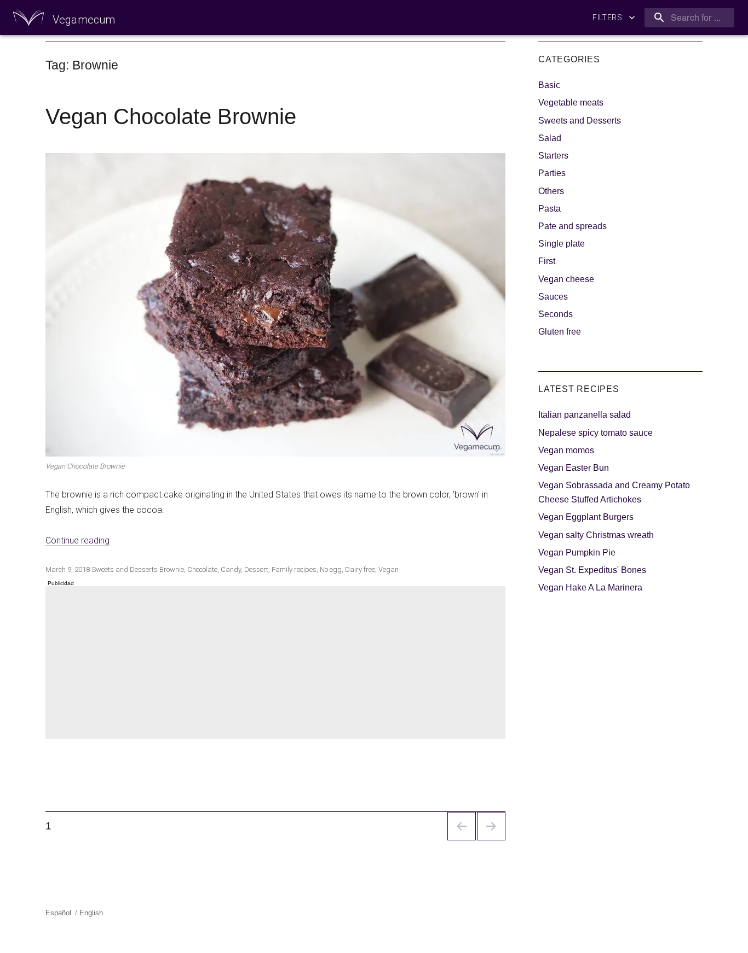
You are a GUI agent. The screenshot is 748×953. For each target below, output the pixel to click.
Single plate (561, 243)
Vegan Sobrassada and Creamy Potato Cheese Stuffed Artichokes (614, 492)
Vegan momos (566, 450)
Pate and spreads (572, 226)
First (546, 261)
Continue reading (77, 540)
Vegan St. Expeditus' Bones (592, 570)
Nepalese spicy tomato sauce (595, 432)
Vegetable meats (570, 102)
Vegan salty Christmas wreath (596, 535)
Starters (553, 155)
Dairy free (360, 569)
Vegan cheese (566, 279)
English (91, 913)
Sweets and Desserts (124, 569)
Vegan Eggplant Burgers (586, 517)
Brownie (171, 569)
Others (551, 191)
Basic (549, 85)
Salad (549, 138)
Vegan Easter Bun (573, 467)
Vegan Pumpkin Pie (576, 552)
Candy (231, 569)
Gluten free (559, 331)
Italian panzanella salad (584, 414)
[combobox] (687, 18)
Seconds (555, 314)
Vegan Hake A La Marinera (590, 587)
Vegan (388, 569)
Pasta (549, 208)
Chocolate (202, 569)
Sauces (553, 296)
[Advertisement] (278, 663)
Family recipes (294, 569)
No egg (331, 569)
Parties (552, 173)
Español (58, 913)
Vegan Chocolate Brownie (170, 116)
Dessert (256, 569)
